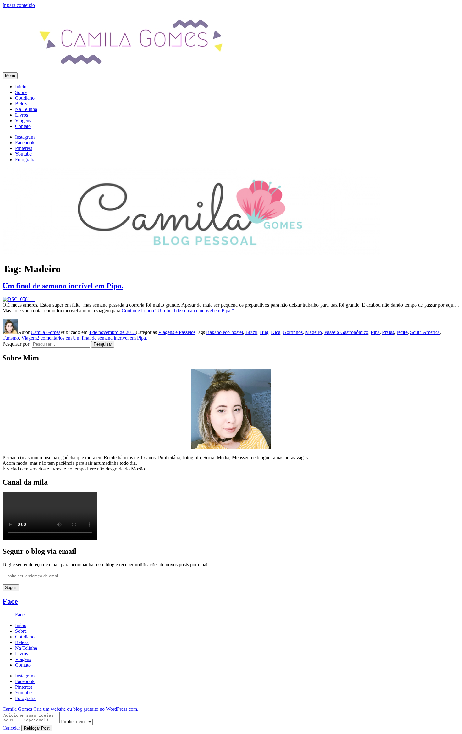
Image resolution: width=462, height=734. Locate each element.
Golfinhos (293, 332)
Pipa (375, 332)
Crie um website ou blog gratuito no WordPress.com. (85, 709)
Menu (10, 75)
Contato (23, 126)
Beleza (22, 103)
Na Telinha (26, 109)
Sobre (21, 92)
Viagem (29, 338)
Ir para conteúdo (19, 5)
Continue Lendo (178, 310)
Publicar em (73, 721)
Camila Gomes (45, 332)
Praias (388, 332)
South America (425, 332)
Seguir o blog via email (39, 551)
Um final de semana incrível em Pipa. (63, 286)
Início (20, 86)
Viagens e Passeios (176, 332)
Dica (275, 332)
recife (402, 332)
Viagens (23, 120)
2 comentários (92, 338)
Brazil (251, 332)
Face (10, 601)
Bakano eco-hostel (224, 332)
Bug (264, 332)
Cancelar (11, 728)
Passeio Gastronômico (346, 332)
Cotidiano (25, 98)
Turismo (11, 338)
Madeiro (313, 332)
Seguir (11, 587)
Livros (21, 115)
